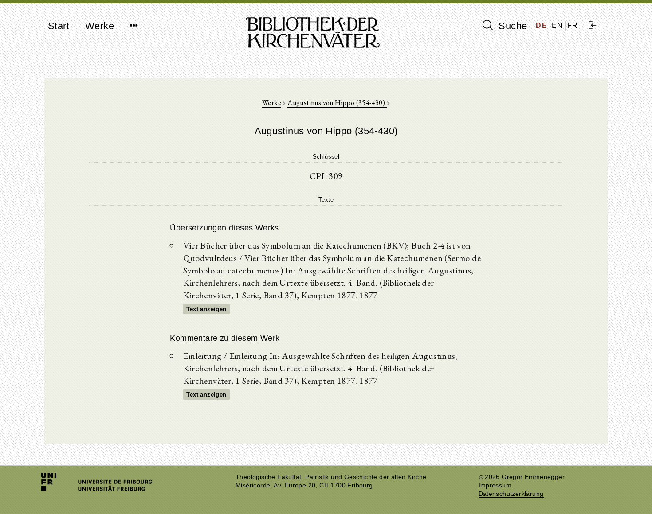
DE (541, 25)
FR (572, 25)
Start (58, 25)
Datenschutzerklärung (511, 494)
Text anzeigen (206, 309)
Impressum (495, 485)
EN (557, 25)
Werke (99, 25)
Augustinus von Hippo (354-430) (336, 102)
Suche (511, 25)
